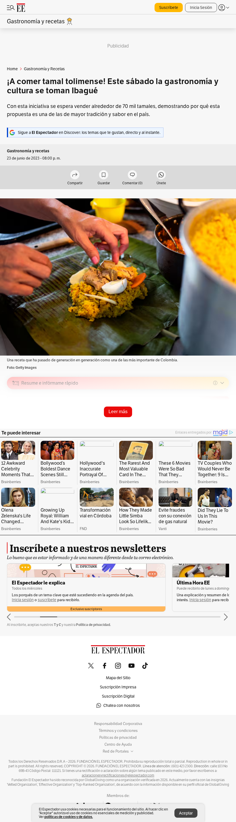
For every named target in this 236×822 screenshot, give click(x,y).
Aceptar (186, 813)
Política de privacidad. (93, 624)
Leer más (118, 411)
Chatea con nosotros (121, 705)
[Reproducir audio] (15, 416)
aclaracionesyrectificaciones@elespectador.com (118, 775)
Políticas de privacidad (118, 738)
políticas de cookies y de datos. (68, 817)
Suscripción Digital (118, 696)
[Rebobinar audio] (205, 423)
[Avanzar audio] (214, 423)
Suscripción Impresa (118, 687)
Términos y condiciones (118, 731)
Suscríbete (168, 7)
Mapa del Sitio (118, 677)
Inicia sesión (23, 599)
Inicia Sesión (201, 7)
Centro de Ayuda (118, 745)
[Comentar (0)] (132, 175)
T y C (57, 624)
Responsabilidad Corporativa (118, 724)
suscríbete (47, 599)
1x (223, 424)
